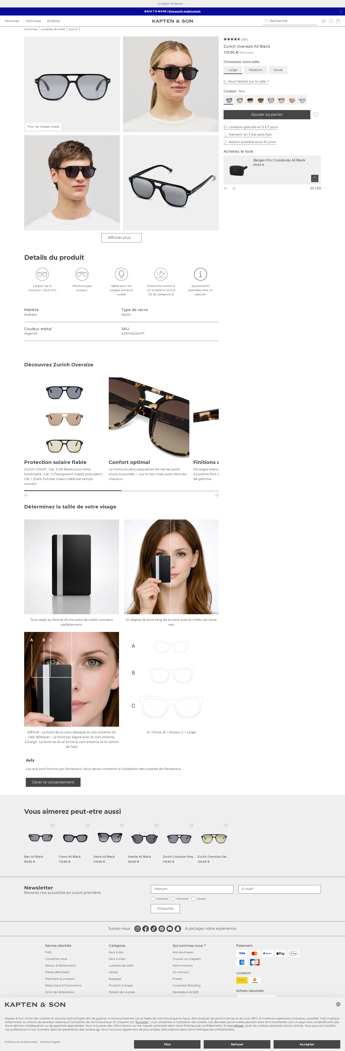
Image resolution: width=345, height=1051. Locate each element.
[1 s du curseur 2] (72, 490)
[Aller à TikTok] (153, 928)
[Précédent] (226, 188)
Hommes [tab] (33, 21)
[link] (40, 842)
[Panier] (338, 21)
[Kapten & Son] (172, 21)
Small (278, 70)
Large (232, 70)
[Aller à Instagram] (137, 928)
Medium (255, 70)
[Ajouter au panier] (314, 178)
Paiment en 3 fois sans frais (250, 134)
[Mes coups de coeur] (331, 21)
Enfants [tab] (53, 21)
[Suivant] (233, 188)
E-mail (247, 889)
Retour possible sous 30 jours (252, 142)
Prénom (161, 889)
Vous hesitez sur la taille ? (248, 81)
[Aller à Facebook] (145, 928)
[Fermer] (341, 11)
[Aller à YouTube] (170, 928)
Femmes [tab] (12, 21)
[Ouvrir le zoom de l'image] (171, 84)
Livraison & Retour (170, 3)
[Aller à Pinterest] (162, 928)
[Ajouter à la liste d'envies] (315, 114)
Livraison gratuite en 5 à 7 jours (253, 127)
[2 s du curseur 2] (170, 490)
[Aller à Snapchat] (178, 928)
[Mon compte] (323, 21)
